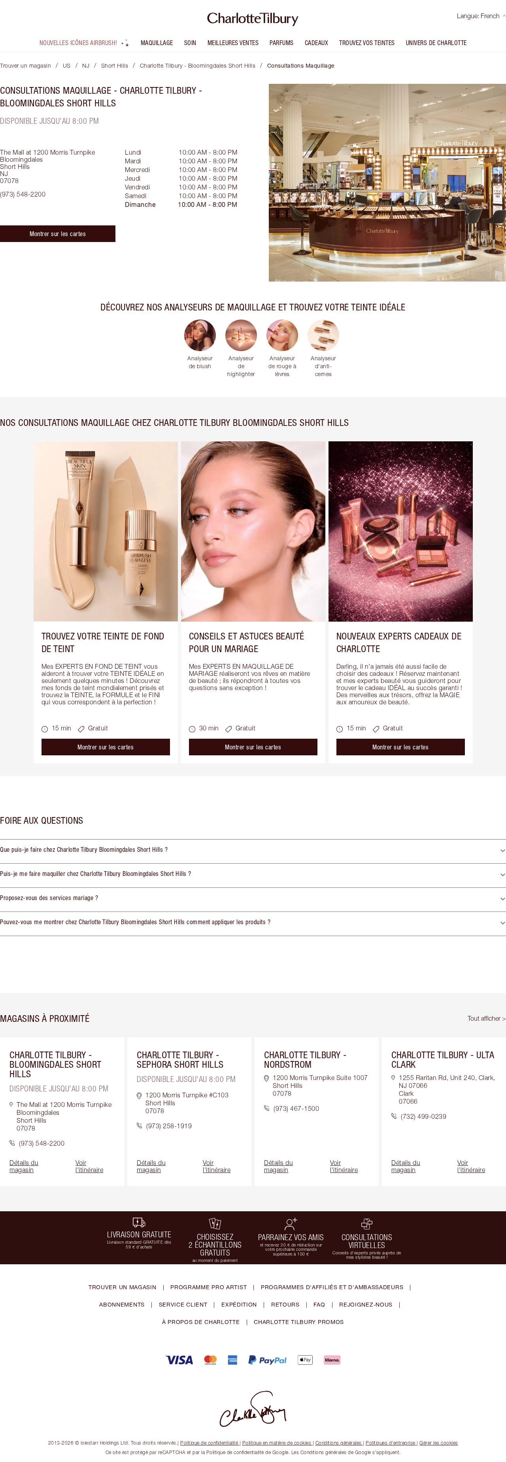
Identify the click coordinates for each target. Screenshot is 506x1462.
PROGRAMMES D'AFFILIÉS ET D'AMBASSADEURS (332, 1287)
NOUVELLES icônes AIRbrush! (78, 42)
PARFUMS (282, 42)
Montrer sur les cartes (58, 233)
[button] (253, 851)
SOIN (190, 42)
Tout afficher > (487, 1018)
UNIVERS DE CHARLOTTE (436, 42)
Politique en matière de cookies (277, 1443)
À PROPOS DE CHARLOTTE (201, 1321)
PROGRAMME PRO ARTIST (208, 1287)
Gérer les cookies (438, 1443)
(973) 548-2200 (22, 194)
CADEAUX (317, 42)
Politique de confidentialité (209, 1443)
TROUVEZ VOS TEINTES (367, 42)
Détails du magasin (23, 1166)
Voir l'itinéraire (89, 1166)
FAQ (319, 1304)
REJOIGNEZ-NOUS (366, 1304)
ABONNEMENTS (122, 1304)
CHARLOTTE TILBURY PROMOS (299, 1321)
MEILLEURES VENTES (233, 42)
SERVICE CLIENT (183, 1304)
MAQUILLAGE (157, 42)
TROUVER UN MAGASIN (123, 1287)
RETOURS (285, 1304)
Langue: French (478, 16)
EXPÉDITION (239, 1304)
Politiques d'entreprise (390, 1443)
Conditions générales (338, 1443)
